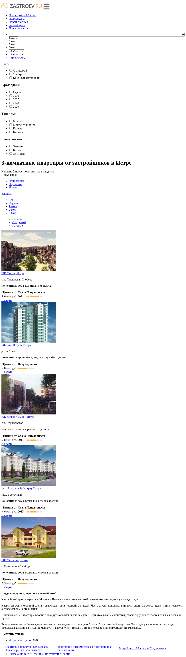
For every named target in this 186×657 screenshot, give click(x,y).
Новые (13, 187)
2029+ (17, 106)
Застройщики (17, 25)
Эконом (18, 146)
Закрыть (6, 193)
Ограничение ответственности (50, 653)
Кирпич (18, 132)
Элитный (19, 153)
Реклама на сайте (20, 653)
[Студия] (13, 38)
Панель (17, 128)
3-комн (13, 212)
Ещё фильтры (17, 57)
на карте (18, 28)
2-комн (13, 209)
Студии (13, 203)
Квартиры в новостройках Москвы (26, 646)
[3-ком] (13, 47)
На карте (6, 300)
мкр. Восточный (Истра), (21, 488)
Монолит (19, 121)
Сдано (17, 92)
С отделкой (20, 70)
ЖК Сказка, (12, 273)
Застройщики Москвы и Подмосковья (142, 648)
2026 (16, 95)
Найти (5, 64)
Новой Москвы (18, 21)
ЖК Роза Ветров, (16, 345)
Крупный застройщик (26, 77)
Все (11, 199)
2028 (16, 103)
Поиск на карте (64, 650)
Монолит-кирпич (24, 124)
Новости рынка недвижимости (24, 650)
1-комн (13, 206)
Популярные (12, 184)
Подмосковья (17, 18)
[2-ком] (13, 44)
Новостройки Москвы (22, 15)
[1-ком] (13, 41)
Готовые (17, 225)
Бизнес (17, 150)
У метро (18, 74)
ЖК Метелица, (14, 560)
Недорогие (15, 184)
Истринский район (20, 640)
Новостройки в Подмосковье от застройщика (83, 646)
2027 (16, 99)
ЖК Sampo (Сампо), (17, 416)
